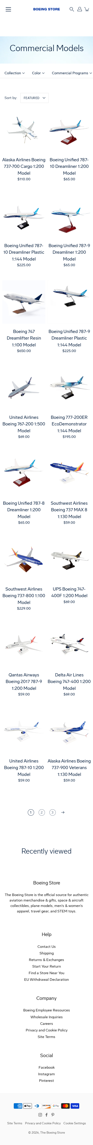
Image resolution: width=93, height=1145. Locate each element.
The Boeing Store (52, 1133)
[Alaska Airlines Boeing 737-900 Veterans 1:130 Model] (69, 731)
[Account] (79, 9)
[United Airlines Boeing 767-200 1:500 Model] (23, 388)
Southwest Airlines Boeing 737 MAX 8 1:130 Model (69, 510)
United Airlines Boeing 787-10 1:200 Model (24, 767)
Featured (31, 98)
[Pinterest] (53, 1115)
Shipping (47, 953)
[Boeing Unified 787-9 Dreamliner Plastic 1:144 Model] (69, 302)
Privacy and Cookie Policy (46, 1030)
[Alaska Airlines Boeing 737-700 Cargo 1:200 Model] (23, 130)
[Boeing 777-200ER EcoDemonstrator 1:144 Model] (69, 388)
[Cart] (87, 9)
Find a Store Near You (46, 973)
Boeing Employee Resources (46, 1010)
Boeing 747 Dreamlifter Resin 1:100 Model (24, 338)
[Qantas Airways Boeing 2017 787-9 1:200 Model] (23, 645)
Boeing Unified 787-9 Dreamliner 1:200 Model (69, 252)
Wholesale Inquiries (46, 1017)
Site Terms (46, 1037)
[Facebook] (46, 1115)
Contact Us (46, 946)
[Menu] (8, 9)
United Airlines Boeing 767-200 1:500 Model (23, 424)
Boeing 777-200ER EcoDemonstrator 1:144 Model (69, 424)
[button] (72, 9)
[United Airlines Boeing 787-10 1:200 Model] (23, 731)
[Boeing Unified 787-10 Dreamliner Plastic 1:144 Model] (23, 216)
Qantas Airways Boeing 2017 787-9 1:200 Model (24, 681)
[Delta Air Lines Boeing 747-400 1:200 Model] (69, 645)
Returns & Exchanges (46, 960)
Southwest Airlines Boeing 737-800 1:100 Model (23, 595)
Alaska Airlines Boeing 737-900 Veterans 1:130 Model (69, 767)
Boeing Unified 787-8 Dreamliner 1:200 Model (24, 510)
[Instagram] (40, 1115)
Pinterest (46, 1080)
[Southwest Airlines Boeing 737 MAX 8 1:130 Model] (69, 473)
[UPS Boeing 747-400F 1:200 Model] (69, 559)
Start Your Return (46, 966)
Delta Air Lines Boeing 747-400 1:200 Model (69, 681)
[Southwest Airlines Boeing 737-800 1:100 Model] (23, 559)
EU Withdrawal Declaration (46, 979)
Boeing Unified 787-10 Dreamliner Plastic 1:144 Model (23, 252)
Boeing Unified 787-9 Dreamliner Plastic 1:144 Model (69, 338)
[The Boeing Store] (46, 9)
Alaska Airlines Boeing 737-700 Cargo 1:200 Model (23, 166)
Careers (46, 1023)
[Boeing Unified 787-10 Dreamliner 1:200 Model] (69, 130)
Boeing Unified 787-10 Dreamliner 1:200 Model (69, 166)
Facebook (47, 1067)
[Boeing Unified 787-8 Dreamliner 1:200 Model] (23, 473)
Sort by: (11, 98)
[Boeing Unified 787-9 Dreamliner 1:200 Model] (69, 216)
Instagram (46, 1074)
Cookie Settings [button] (74, 1123)
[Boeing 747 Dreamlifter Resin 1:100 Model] (23, 302)
